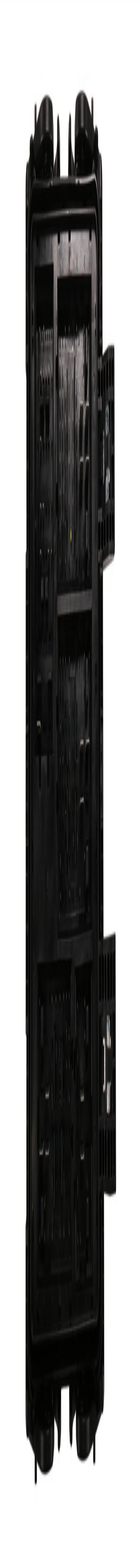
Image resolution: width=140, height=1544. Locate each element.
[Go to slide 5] (12, 599)
